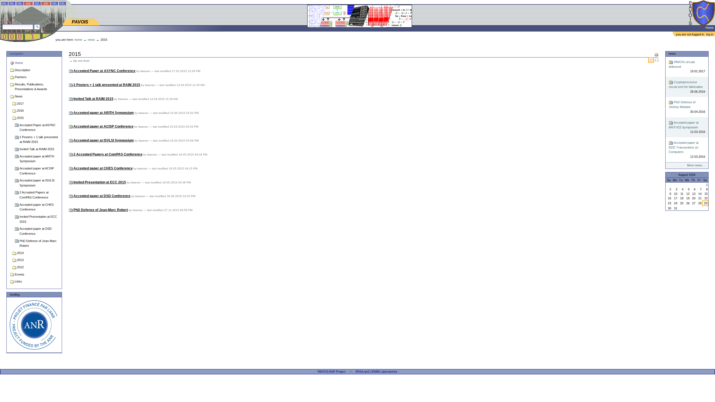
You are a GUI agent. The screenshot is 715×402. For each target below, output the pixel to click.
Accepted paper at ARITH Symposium (37, 159)
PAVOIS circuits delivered (687, 66)
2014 (20, 253)
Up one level (81, 60)
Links (18, 281)
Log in (709, 34)
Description (22, 70)
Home (710, 27)
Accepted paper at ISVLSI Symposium (37, 183)
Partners (21, 77)
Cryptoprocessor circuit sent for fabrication (687, 86)
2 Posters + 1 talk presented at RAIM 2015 (39, 139)
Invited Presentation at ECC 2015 (38, 219)
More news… (696, 165)
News (91, 39)
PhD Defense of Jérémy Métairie (687, 106)
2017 (20, 103)
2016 (20, 110)
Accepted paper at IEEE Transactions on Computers (687, 149)
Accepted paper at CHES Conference (37, 207)
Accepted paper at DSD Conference (36, 231)
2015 (20, 117)
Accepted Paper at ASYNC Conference (38, 127)
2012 (20, 267)
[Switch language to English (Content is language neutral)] (651, 60)
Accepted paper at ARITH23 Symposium (687, 127)
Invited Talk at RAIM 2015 (37, 149)
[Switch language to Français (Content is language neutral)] (657, 60)
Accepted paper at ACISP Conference (37, 171)
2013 (20, 260)
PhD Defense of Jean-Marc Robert (38, 243)
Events (19, 274)
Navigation (16, 53)
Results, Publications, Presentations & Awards (31, 87)
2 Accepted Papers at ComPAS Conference (34, 195)
